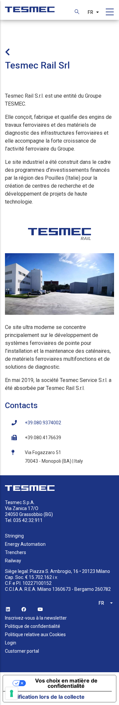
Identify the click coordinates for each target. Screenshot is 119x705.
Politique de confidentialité (32, 626)
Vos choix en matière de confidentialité (66, 683)
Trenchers (15, 552)
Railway (13, 560)
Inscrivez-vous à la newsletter (36, 618)
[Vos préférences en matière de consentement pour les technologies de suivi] (11, 693)
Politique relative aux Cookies (35, 634)
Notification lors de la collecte (46, 696)
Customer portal (22, 651)
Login (10, 642)
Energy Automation (25, 544)
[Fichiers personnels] (30, 6)
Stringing (14, 536)
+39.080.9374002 (43, 422)
